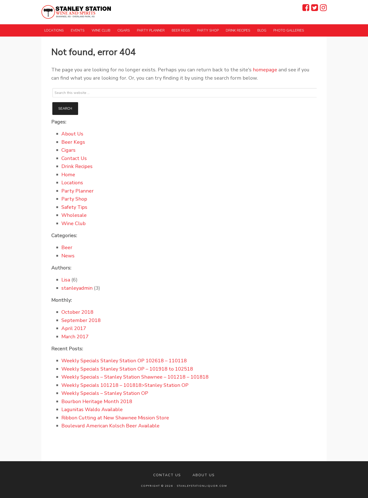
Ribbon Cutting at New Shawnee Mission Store (115, 417)
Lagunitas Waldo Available (92, 409)
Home (68, 174)
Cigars (68, 150)
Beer (66, 247)
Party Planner (77, 191)
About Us (72, 133)
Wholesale (74, 215)
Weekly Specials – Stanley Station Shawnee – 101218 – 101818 (135, 377)
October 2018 (77, 312)
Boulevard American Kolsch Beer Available (110, 425)
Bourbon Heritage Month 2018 (96, 401)
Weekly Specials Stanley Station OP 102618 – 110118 (124, 360)
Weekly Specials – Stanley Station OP (104, 393)
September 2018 (81, 320)
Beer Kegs (73, 142)
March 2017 (75, 336)
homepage (265, 69)
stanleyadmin (77, 288)
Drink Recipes (77, 166)
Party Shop (74, 199)
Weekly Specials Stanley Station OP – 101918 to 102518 (127, 369)
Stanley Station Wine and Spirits (76, 12)
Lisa (65, 279)
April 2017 (73, 328)
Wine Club (73, 223)
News (68, 255)
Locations (72, 182)
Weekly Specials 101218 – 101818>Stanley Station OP (125, 385)
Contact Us (74, 158)
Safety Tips (74, 207)
